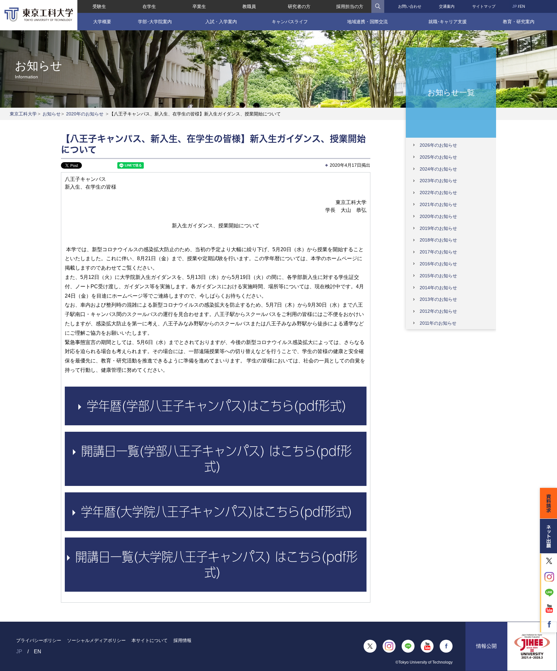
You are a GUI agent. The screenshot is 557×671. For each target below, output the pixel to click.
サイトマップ (483, 6)
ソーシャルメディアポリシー (96, 640)
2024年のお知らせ (438, 169)
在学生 (149, 6)
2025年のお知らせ (438, 157)
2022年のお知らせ (438, 192)
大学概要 (102, 21)
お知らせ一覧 (451, 92)
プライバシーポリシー (38, 640)
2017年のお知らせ (438, 251)
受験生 (99, 6)
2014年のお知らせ (438, 287)
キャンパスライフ (290, 21)
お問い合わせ (409, 6)
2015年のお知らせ (438, 275)
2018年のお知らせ (438, 239)
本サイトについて (150, 640)
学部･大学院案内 (155, 21)
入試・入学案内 (221, 21)
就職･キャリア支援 (447, 21)
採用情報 (182, 640)
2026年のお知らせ (438, 145)
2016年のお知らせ (438, 263)
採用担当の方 (349, 6)
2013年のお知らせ (438, 299)
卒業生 (199, 6)
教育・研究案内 (518, 21)
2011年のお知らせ (438, 323)
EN (522, 6)
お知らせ (52, 113)
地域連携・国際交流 (367, 21)
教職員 (249, 6)
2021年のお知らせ (438, 204)
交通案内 (446, 6)
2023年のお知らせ (438, 180)
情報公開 (486, 646)
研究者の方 (299, 6)
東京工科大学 (23, 113)
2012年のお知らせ (438, 311)
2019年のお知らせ (438, 228)
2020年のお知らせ (84, 113)
